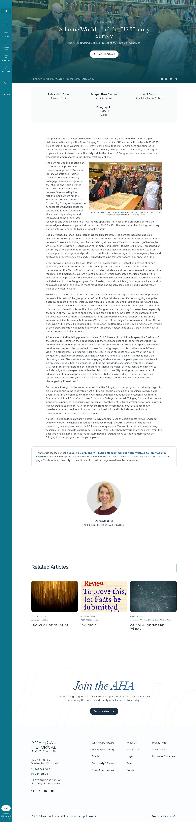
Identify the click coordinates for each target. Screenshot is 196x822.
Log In (6, 808)
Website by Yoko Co (164, 816)
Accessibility (159, 749)
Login (130, 756)
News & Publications (103, 770)
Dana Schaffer (104, 22)
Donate (6, 816)
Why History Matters (103, 742)
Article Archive (46, 79)
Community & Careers (103, 763)
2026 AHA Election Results (49, 625)
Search (130, 763)
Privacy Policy (159, 742)
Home (34, 79)
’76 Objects (88, 625)
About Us (132, 742)
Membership (133, 749)
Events (95, 756)
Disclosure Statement (164, 756)
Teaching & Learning (103, 749)
